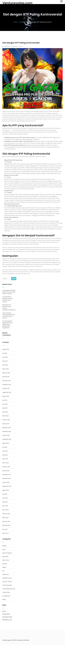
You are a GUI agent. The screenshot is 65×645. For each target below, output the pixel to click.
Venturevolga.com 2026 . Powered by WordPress (15, 640)
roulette (4, 563)
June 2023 (5, 498)
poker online (5, 560)
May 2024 (4, 455)
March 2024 (5, 462)
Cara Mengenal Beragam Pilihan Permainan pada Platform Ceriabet (9, 291)
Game (3, 549)
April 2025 (5, 412)
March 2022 (5, 517)
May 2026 (4, 361)
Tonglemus (7, 46)
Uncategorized (6, 595)
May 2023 (4, 502)
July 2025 (4, 400)
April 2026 (5, 365)
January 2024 (5, 470)
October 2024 (6, 435)
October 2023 (6, 482)
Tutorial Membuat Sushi (8, 588)
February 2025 (6, 419)
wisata (4, 599)
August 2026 (5, 349)
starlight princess (7, 578)
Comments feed (7, 617)
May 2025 (4, 408)
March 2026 (5, 369)
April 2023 (5, 506)
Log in (4, 611)
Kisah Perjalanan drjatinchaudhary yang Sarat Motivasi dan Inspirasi (8, 315)
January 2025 (5, 423)
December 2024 (6, 427)
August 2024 (5, 443)
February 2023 (6, 513)
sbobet (4, 567)
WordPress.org (6, 620)
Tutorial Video (6, 592)
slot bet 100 (5, 574)
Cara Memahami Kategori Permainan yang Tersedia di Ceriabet (7, 299)
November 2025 (6, 384)
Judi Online (5, 556)
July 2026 (4, 353)
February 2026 (6, 372)
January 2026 (5, 376)
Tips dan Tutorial (6, 581)
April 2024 (5, 459)
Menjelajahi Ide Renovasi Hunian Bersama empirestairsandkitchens (9, 307)
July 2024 (4, 447)
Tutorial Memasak (7, 585)
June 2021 (5, 529)
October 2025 (6, 388)
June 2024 (5, 451)
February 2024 (6, 466)
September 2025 (6, 392)
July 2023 (4, 494)
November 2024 (6, 431)
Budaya (4, 545)
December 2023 (6, 474)
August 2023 (5, 490)
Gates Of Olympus (7, 553)
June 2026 (5, 357)
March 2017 (5, 533)
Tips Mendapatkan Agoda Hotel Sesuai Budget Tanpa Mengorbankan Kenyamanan (7, 324)
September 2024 (6, 439)
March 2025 (5, 416)
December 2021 (6, 525)
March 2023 (5, 509)
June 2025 (5, 404)
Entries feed (6, 614)
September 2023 (6, 486)
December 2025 (6, 380)
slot (3, 570)
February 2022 (6, 521)
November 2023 (6, 478)
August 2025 (5, 396)
